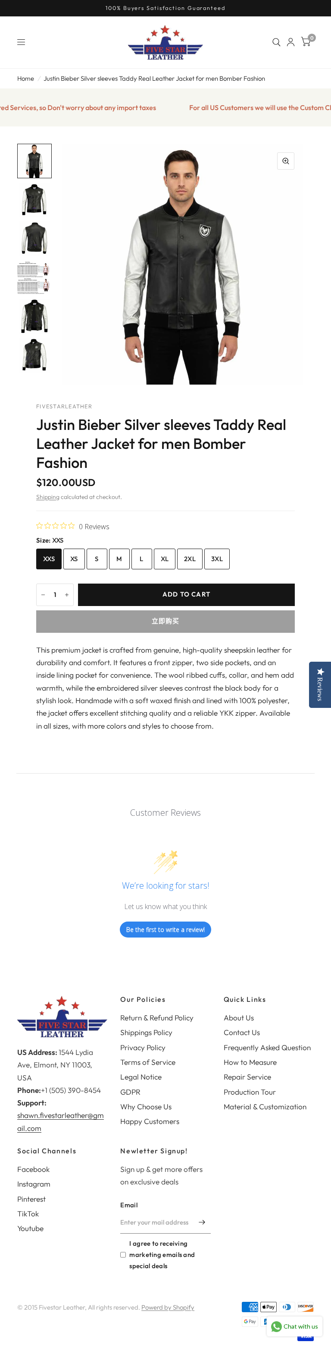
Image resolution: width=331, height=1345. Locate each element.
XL (165, 559)
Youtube (30, 1228)
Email (128, 1205)
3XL (217, 559)
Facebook (33, 1169)
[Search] (276, 42)
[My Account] (291, 42)
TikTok (28, 1213)
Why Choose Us (146, 1106)
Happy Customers (149, 1121)
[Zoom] (285, 161)
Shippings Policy (146, 1032)
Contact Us (242, 1032)
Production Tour (250, 1091)
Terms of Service (147, 1062)
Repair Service (247, 1076)
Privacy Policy (143, 1047)
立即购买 (166, 621)
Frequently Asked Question (267, 1047)
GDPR (130, 1091)
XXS (49, 559)
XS (74, 559)
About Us (239, 1017)
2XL (190, 559)
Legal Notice (141, 1076)
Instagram (33, 1183)
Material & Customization (265, 1106)
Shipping (47, 497)
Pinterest (31, 1198)
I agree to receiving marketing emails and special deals (162, 1254)
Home (25, 78)
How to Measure (250, 1062)
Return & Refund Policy (157, 1017)
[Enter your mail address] (202, 1222)
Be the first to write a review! (165, 929)
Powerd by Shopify (167, 1307)
